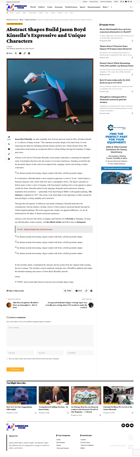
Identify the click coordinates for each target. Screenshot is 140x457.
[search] (127, 7)
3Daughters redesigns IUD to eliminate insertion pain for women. (113, 99)
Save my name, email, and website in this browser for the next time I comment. (34, 359)
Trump (11, 13)
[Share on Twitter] (16, 53)
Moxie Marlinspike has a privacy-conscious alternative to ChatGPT (116, 30)
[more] (111, 7)
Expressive (49, 282)
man (46, 13)
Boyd (31, 282)
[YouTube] (126, 1)
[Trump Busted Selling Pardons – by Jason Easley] (54, 395)
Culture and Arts (14, 24)
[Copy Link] (25, 53)
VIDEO (41, 13)
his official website (54, 222)
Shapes (66, 282)
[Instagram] (128, 1)
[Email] (20, 53)
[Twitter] (123, 1)
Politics (42, 403)
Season (60, 13)
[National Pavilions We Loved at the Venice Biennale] (118, 395)
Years (71, 13)
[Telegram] (131, 1)
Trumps (53, 13)
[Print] (29, 53)
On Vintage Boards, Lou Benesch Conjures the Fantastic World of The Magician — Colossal (84, 409)
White (24, 13)
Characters (41, 282)
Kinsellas (60, 282)
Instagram (81, 222)
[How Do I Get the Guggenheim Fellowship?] (21, 395)
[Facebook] (121, 1)
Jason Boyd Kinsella (23, 139)
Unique (71, 282)
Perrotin (69, 218)
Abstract (26, 282)
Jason (55, 282)
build (35, 282)
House (18, 13)
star (66, 13)
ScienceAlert (32, 13)
